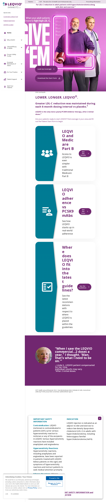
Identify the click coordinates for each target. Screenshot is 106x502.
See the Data (83, 211)
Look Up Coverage (44, 69)
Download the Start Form (47, 78)
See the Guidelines (82, 287)
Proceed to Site (54, 478)
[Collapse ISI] (99, 418)
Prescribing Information (93, 1)
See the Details (83, 153)
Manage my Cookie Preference (54, 483)
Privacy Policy (32, 488)
